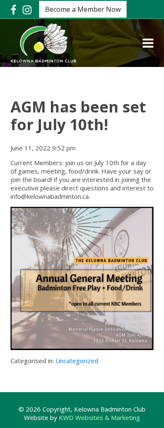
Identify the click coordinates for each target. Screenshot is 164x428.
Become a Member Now (83, 9)
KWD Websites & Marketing (99, 417)
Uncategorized (77, 360)
